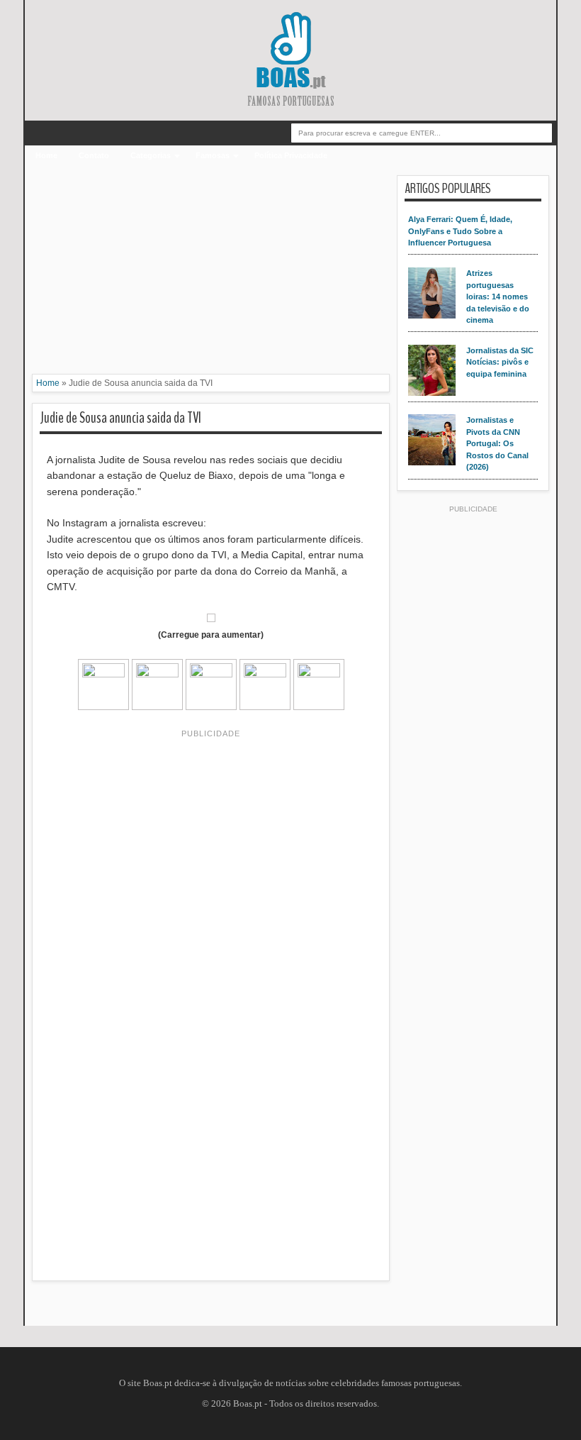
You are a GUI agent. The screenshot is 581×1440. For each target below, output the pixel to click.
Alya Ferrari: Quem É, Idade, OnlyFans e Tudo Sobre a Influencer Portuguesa (460, 231)
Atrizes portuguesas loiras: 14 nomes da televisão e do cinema (497, 296)
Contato (94, 155)
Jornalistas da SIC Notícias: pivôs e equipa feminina (500, 362)
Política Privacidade (290, 155)
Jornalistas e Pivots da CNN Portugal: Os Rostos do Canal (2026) (497, 443)
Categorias (150, 155)
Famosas (213, 155)
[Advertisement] (211, 274)
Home (46, 155)
